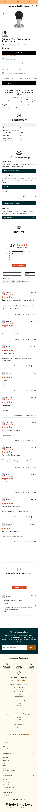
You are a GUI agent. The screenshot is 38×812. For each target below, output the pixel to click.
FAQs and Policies (7, 785)
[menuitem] (19, 746)
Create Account (7, 748)
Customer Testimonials (9, 787)
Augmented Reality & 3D (9, 770)
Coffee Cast (6, 790)
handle (19, 281)
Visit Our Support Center (11, 170)
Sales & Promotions (8, 758)
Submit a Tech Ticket (26, 715)
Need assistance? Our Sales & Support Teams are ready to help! (19, 2)
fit (7, 281)
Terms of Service (7, 792)
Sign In (5, 746)
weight (12, 281)
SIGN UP (31, 647)
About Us (5, 780)
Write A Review (19, 265)
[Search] (33, 6)
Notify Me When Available (9, 55)
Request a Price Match (10, 59)
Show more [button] (25, 281)
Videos (4, 768)
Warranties (6, 760)
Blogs (4, 765)
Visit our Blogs (8, 217)
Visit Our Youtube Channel (11, 203)
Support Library (15, 715)
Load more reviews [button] (19, 549)
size (4, 281)
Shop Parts (7, 187)
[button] (1, 6)
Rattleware (6, 44)
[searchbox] (12, 274)
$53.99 (10, 83)
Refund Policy (6, 795)
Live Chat (29, 680)
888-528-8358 (21, 680)
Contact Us (6, 782)
